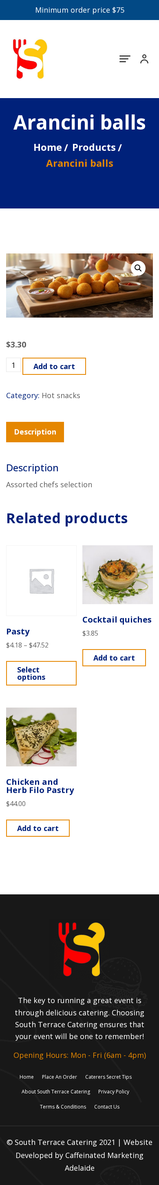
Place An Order (59, 1076)
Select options (31, 673)
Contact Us (106, 1106)
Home (47, 147)
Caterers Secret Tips (108, 1076)
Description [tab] (35, 432)
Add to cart (54, 366)
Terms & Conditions (63, 1106)
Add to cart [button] (114, 658)
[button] (138, 268)
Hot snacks (61, 395)
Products (94, 147)
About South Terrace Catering (56, 1091)
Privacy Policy (113, 1091)
